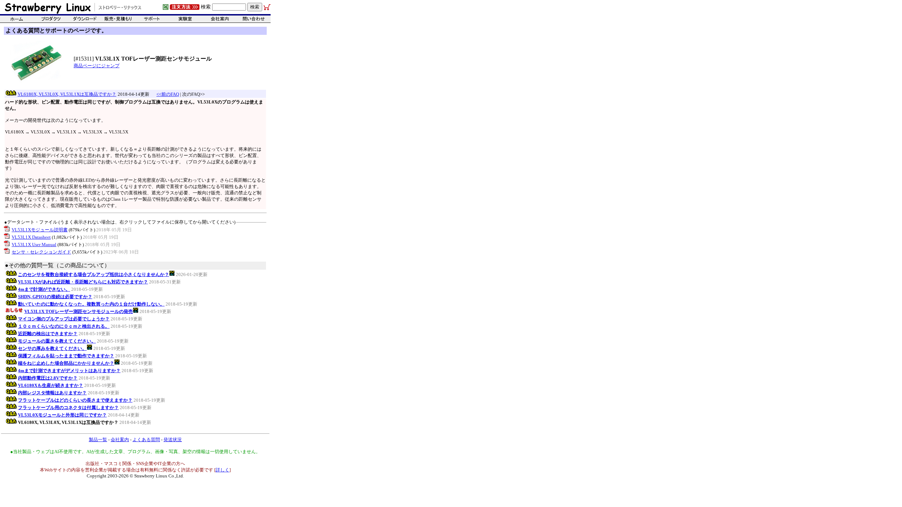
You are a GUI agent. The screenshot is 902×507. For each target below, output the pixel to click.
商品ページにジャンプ (96, 65)
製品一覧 (98, 439)
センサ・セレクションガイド (41, 252)
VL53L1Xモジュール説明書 (40, 229)
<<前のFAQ (167, 94)
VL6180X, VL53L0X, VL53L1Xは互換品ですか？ (67, 94)
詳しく (222, 469)
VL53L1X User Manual (34, 244)
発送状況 (172, 439)
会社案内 (120, 439)
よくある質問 (146, 439)
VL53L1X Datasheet (31, 237)
